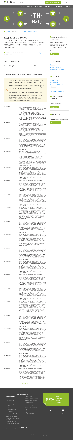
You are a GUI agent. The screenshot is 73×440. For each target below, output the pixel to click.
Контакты (58, 402)
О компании (59, 398)
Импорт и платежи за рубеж (31, 398)
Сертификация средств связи (13, 421)
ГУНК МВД (10, 411)
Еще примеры (25, 383)
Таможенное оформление (31, 400)
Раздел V (53, 86)
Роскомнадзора (12, 409)
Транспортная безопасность (13, 423)
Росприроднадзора (13, 413)
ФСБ (9, 405)
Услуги (57, 396)
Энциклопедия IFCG (11, 429)
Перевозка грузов (29, 402)
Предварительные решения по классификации (31, 412)
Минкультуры (11, 414)
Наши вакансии (55, 122)
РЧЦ (9, 407)
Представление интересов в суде (31, 409)
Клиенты (58, 400)
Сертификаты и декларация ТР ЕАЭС (13, 419)
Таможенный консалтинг (31, 407)
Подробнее (54, 54)
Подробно (41, 53)
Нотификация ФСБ (10, 400)
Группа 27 (53, 89)
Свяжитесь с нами (51, 2)
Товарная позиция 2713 (57, 91)
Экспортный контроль (11, 416)
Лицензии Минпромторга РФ (13, 402)
